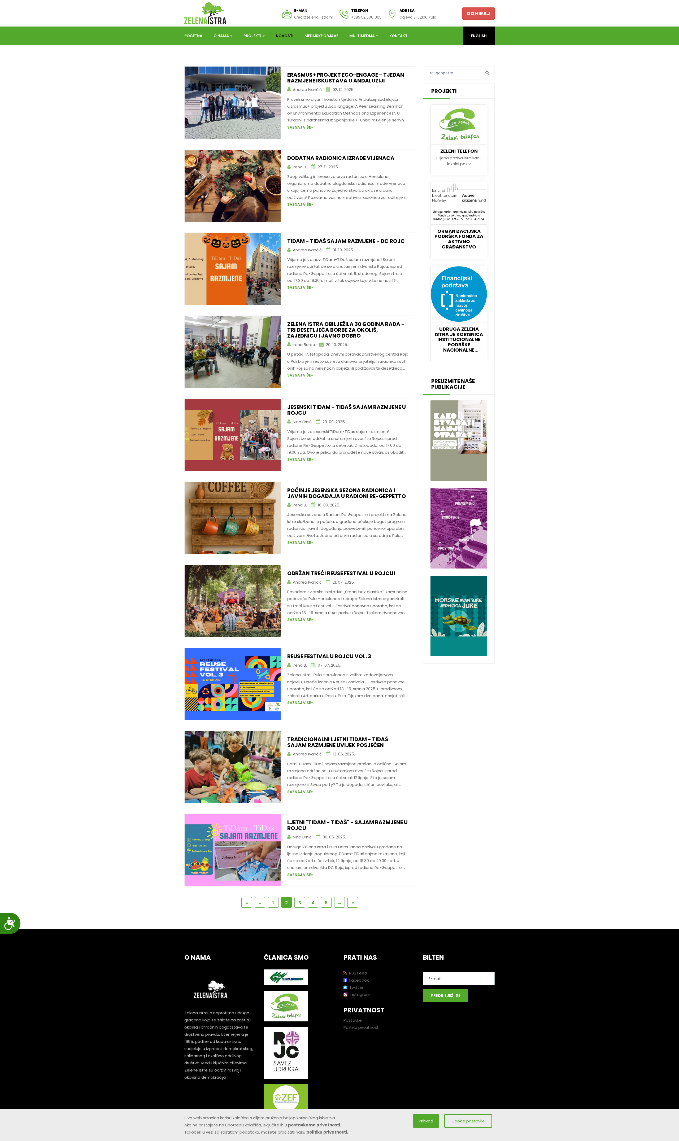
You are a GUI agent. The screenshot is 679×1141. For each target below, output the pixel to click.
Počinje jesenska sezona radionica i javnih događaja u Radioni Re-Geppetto (346, 493)
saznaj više (299, 127)
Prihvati (426, 1121)
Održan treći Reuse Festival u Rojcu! (341, 573)
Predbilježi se (445, 995)
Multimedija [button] (362, 35)
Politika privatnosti (361, 1027)
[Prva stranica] (246, 902)
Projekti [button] (252, 35)
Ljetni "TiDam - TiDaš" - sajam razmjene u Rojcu (347, 825)
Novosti (284, 35)
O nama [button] (222, 35)
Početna (193, 35)
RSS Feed (357, 973)
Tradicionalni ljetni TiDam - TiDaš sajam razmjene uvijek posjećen (337, 742)
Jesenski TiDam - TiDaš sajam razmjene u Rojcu (346, 410)
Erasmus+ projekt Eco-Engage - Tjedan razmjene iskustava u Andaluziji (345, 78)
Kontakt (398, 35)
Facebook (358, 980)
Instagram (359, 994)
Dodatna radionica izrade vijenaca (340, 158)
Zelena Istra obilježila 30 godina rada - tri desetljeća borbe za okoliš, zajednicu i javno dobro (345, 330)
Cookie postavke (468, 1121)
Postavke (352, 1020)
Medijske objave (321, 35)
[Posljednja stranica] (352, 902)
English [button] (479, 35)
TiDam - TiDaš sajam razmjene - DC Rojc (346, 241)
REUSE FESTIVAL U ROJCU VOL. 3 (329, 656)
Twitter (355, 987)
